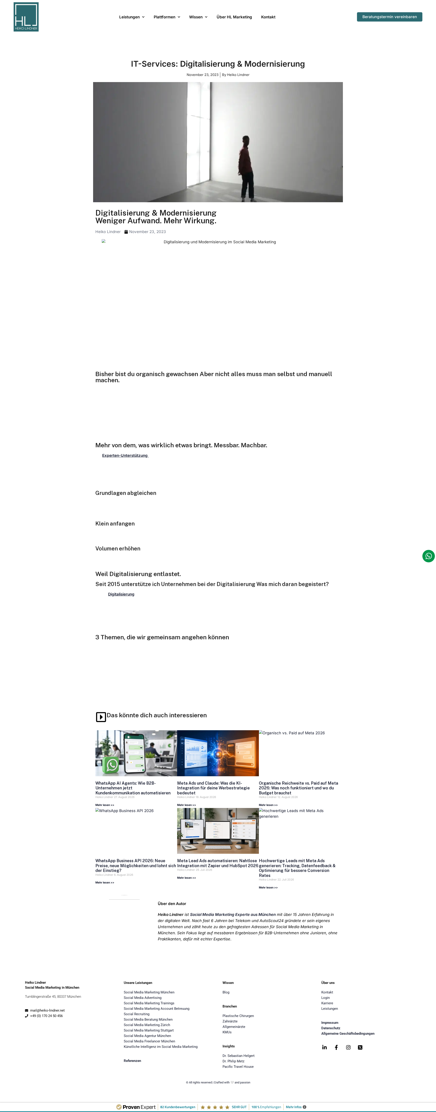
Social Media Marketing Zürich (147, 1025)
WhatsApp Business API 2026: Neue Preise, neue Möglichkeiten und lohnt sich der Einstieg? (135, 865)
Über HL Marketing (234, 17)
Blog (226, 992)
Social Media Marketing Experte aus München (233, 914)
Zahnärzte (230, 1021)
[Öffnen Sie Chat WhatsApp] (428, 556)
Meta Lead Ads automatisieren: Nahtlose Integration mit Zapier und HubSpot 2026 (217, 863)
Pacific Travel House (238, 1067)
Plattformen (164, 17)
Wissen (196, 17)
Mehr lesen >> (104, 805)
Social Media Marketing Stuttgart (149, 1030)
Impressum (329, 1023)
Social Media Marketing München (149, 992)
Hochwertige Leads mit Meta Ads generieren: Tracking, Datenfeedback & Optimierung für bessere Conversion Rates (297, 868)
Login (325, 998)
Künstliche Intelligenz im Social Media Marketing (161, 1047)
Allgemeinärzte (234, 1027)
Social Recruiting (136, 1014)
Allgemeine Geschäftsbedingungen (347, 1034)
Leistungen (129, 17)
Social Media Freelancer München (149, 1041)
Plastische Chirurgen (238, 1016)
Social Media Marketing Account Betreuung (156, 1009)
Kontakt (268, 17)
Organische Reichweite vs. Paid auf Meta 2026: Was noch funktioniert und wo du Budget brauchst (298, 788)
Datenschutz (330, 1028)
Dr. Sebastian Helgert (239, 1056)
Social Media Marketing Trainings (149, 1003)
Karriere (327, 1003)
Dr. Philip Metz (233, 1061)
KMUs (227, 1032)
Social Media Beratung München (148, 1019)
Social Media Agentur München (147, 1036)
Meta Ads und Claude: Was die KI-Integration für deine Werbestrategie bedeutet (213, 788)
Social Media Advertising (142, 998)
